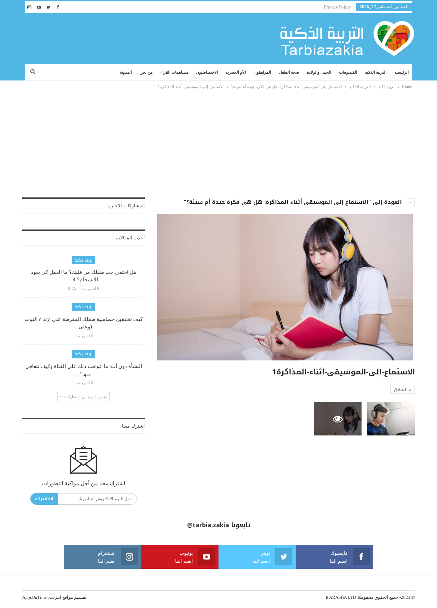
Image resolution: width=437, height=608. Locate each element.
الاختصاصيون (207, 72)
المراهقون (262, 72)
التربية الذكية (375, 72)
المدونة (126, 72)
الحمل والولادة (319, 72)
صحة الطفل (289, 72)
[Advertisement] (218, 141)
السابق (401, 390)
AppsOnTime (34, 597)
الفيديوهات (348, 72)
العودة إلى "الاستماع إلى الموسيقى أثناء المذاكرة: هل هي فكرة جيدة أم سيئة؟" (294, 202)
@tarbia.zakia (208, 525)
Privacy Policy (337, 7)
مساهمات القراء (174, 72)
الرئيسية (401, 72)
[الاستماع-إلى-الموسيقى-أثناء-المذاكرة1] (391, 418)
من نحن (146, 72)
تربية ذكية (83, 260)
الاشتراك (44, 498)
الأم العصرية (236, 72)
